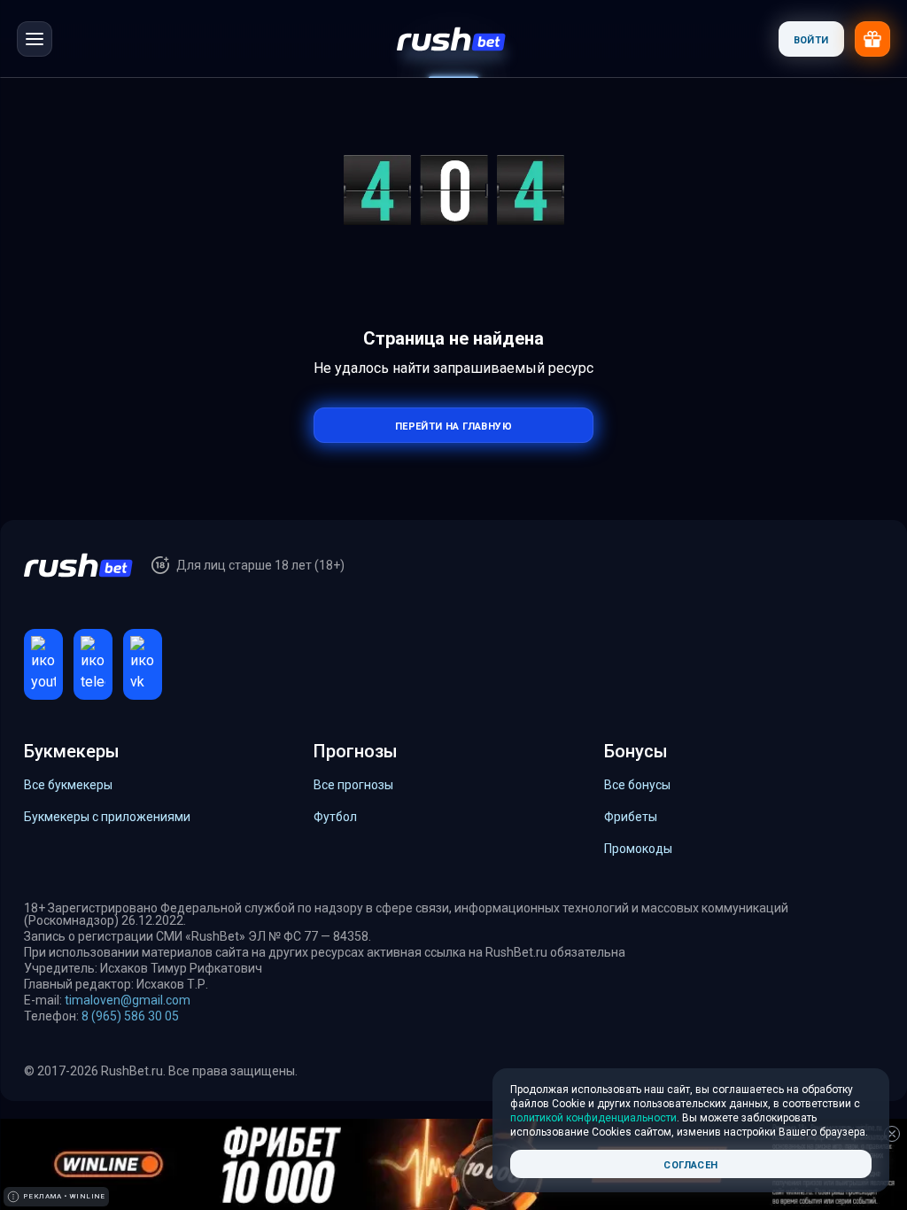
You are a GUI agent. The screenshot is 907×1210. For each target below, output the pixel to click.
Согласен (690, 1163)
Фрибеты (630, 817)
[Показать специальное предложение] (872, 39)
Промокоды (638, 849)
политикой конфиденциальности (593, 1118)
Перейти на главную (453, 424)
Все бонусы (637, 785)
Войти (811, 38)
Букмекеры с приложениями (107, 817)
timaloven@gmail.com (127, 1000)
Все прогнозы (353, 785)
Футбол (335, 817)
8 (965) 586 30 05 (130, 1016)
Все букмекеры (68, 785)
